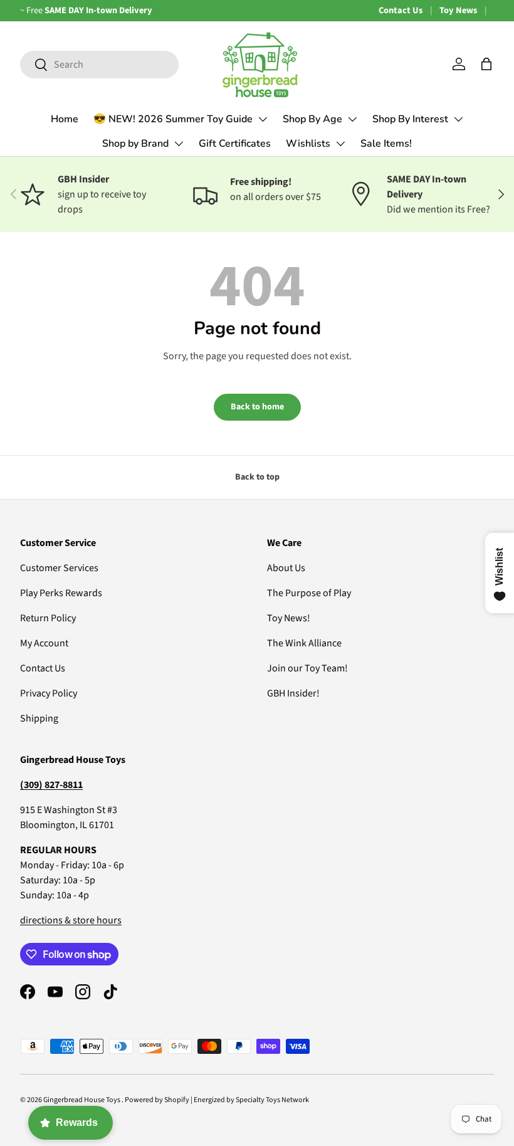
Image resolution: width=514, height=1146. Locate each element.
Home (64, 119)
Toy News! (288, 618)
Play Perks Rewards (61, 593)
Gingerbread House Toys (82, 1100)
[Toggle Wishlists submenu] (340, 143)
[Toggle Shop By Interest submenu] (458, 119)
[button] (486, 64)
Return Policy (48, 618)
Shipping (39, 718)
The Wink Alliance (304, 643)
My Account (44, 643)
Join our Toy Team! (307, 668)
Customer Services (59, 568)
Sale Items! (386, 143)
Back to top (257, 477)
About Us (286, 568)
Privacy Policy (48, 693)
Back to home (257, 407)
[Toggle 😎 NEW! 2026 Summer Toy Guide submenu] (262, 119)
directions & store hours (71, 920)
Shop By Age (312, 119)
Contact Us (400, 10)
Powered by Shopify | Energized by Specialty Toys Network (217, 1100)
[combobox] (99, 64)
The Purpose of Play (309, 593)
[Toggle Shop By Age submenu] (352, 119)
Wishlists (308, 143)
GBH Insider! (293, 693)
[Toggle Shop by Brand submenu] (178, 143)
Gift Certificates (235, 143)
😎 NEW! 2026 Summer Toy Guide (173, 119)
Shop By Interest (410, 119)
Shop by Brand (135, 143)
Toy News (458, 10)
